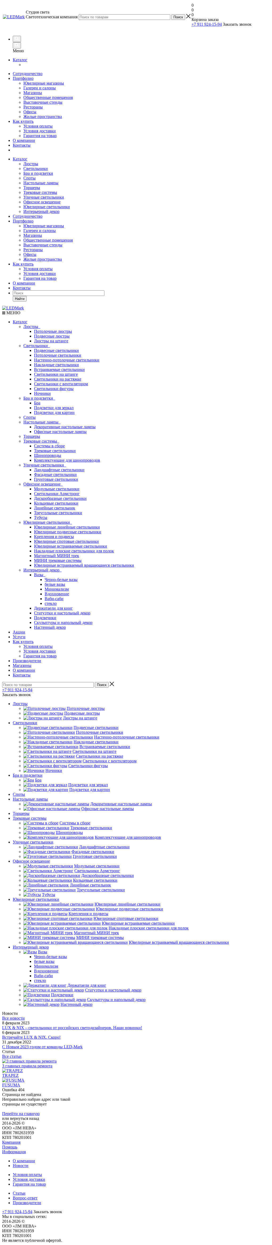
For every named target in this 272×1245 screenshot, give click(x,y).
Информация (14, 1152)
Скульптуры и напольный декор (63, 622)
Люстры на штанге (51, 341)
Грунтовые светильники (56, 479)
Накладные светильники (56, 364)
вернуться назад (24, 1118)
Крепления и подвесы (54, 536)
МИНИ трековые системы (58, 560)
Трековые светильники (55, 450)
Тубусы (40, 517)
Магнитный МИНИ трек (56, 555)
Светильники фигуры (54, 388)
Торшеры (31, 187)
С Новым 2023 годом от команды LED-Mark (42, 1047)
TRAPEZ (10, 1075)
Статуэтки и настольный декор (62, 613)
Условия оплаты (38, 126)
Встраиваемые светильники (59, 369)
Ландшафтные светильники (59, 470)
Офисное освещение (42, 202)
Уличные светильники (43, 197)
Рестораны (33, 107)
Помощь (9, 1147)
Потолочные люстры (53, 331)
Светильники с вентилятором (61, 384)
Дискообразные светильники (60, 498)
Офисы (29, 112)
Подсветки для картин (54, 412)
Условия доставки (39, 131)
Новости (20, 1165)
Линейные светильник (54, 508)
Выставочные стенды (42, 102)
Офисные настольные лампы (60, 431)
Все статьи (12, 1056)
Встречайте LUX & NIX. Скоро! (31, 1037)
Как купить (23, 121)
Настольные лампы (40, 183)
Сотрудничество (27, 73)
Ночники (42, 393)
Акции (19, 632)
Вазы (39, 575)
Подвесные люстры (52, 336)
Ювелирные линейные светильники (67, 527)
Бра (37, 403)
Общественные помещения (48, 97)
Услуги (19, 637)
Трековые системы (40, 192)
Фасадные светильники (55, 474)
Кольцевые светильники (56, 503)
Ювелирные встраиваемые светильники (70, 546)
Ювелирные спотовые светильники (66, 541)
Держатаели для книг (53, 608)
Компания (11, 1142)
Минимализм (57, 589)
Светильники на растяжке (57, 379)
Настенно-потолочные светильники (66, 360)
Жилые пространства (42, 116)
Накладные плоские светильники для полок (74, 551)
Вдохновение (57, 594)
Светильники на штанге (56, 374)
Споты (29, 178)
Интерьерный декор (41, 211)
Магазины (32, 92)
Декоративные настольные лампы (65, 427)
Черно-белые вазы (61, 579)
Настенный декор (50, 627)
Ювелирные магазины (43, 83)
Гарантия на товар (40, 135)
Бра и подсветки (38, 173)
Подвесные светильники (56, 350)
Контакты (22, 145)
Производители (27, 660)
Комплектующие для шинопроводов (67, 460)
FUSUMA (11, 1085)
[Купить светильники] (254, 26)
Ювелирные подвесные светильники (67, 532)
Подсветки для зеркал (54, 407)
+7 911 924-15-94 (207, 24)
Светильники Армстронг (57, 493)
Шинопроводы (47, 455)
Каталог (20, 60)
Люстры (30, 163)
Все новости (13, 1018)
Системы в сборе (49, 446)
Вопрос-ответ (25, 1198)
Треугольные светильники (58, 512)
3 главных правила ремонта (27, 1066)
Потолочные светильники (57, 355)
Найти (19, 299)
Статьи (19, 1193)
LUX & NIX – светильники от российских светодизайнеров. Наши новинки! (72, 1027)
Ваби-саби (54, 598)
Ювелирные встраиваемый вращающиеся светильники (84, 565)
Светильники (35, 168)
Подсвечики (45, 617)
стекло (51, 603)
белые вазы (55, 584)
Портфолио (23, 78)
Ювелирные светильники (46, 206)
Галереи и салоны (39, 88)
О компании (24, 140)
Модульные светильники (56, 489)
